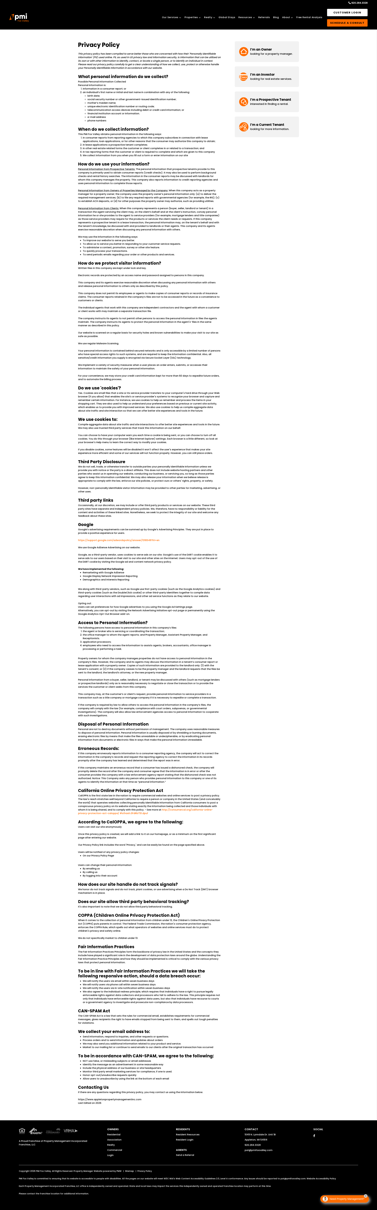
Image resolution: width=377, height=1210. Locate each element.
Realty (208, 17)
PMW (118, 1171)
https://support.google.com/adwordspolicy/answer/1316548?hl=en (118, 540)
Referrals (264, 17)
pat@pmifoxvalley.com (258, 1150)
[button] (267, 51)
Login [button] (110, 1155)
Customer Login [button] (347, 12)
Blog (276, 17)
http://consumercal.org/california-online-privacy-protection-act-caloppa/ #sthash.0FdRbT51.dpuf (145, 811)
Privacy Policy (144, 1171)
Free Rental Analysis (309, 17)
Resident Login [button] (184, 1139)
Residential (113, 1134)
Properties (191, 17)
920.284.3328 (359, 3)
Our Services (170, 17)
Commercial (114, 1150)
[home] (19, 17)
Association (114, 1139)
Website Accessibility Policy (321, 1178)
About (286, 17)
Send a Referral (185, 1155)
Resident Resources (188, 1134)
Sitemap (129, 1171)
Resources (245, 17)
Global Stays (227, 17)
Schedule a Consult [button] (347, 23)
